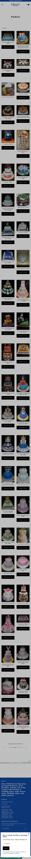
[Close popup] (28, 834)
